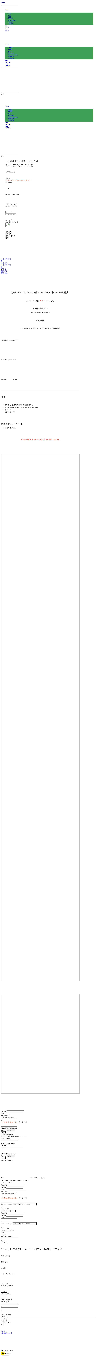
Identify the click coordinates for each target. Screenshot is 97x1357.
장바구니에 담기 (6, 1293)
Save (13, 1210)
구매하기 (4, 1242)
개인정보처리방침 (6, 1333)
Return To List (6, 1210)
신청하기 (4, 1316)
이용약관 (3, 1331)
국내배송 (10, 24)
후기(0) (3, 269)
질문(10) (4, 271)
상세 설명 (4, 263)
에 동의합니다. (14, 1122)
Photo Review (8, 1134)
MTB (9, 17)
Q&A (6, 29)
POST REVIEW (6, 1138)
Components (12, 20)
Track (9, 13)
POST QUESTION (6, 1182)
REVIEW (7, 31)
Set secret (5, 1209)
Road (9, 15)
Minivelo (10, 18)
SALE (6, 25)
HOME (6, 10)
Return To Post (6, 1230)
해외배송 (10, 22)
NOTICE (7, 27)
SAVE (3, 1132)
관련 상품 (4, 273)
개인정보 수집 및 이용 (9, 1122)
